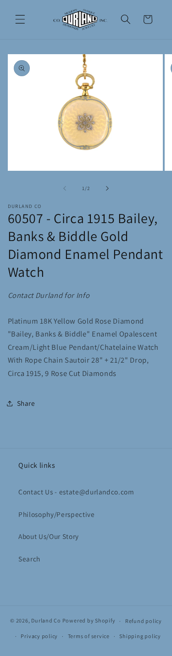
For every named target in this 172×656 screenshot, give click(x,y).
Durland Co (46, 620)
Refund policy (143, 620)
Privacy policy (39, 636)
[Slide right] (107, 188)
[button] (20, 19)
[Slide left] (65, 188)
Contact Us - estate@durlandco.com (76, 491)
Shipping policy (140, 636)
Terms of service (89, 636)
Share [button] (26, 403)
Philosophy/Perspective (56, 514)
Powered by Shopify (89, 620)
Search (29, 558)
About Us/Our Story (48, 536)
